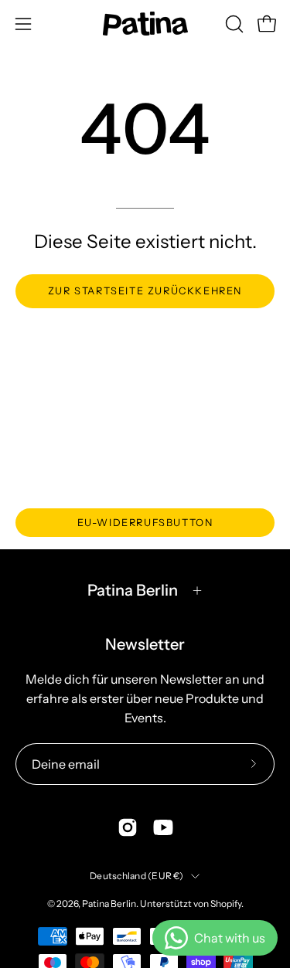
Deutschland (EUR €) (136, 875)
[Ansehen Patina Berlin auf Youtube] (163, 827)
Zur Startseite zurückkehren (145, 291)
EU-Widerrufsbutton (145, 522)
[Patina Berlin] (145, 24)
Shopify (225, 903)
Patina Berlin (132, 590)
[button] (233, 24)
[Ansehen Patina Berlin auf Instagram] (127, 827)
